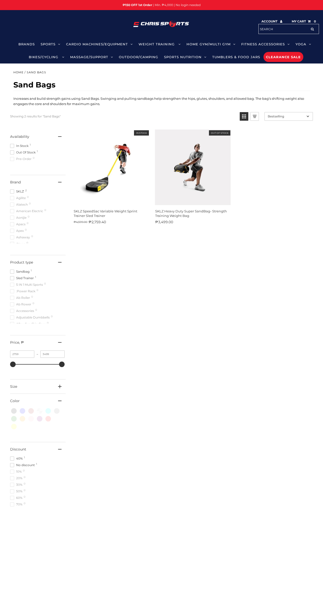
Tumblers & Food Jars (236, 57)
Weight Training (157, 44)
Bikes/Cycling (44, 57)
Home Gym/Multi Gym (208, 44)
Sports (48, 44)
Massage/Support (89, 57)
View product (192, 199)
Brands (26, 44)
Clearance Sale (283, 57)
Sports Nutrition (183, 57)
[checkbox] (14, 411)
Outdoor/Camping (138, 57)
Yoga (300, 44)
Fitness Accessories (263, 44)
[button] (244, 116)
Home (18, 72)
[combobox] (288, 29)
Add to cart (111, 199)
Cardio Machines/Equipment (97, 44)
